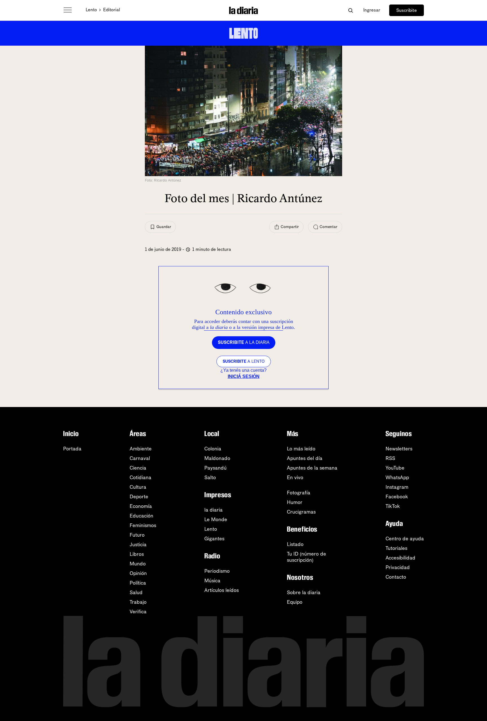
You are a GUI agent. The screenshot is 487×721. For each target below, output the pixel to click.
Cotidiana (140, 477)
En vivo (295, 477)
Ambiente (141, 449)
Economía (141, 506)
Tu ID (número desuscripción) (306, 557)
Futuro (137, 535)
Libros (137, 554)
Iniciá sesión (244, 376)
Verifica (138, 612)
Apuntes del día (304, 458)
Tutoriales (396, 548)
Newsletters (399, 449)
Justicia (138, 544)
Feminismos (143, 525)
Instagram (397, 487)
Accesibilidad (400, 558)
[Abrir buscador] (350, 10)
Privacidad (398, 567)
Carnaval (140, 458)
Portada (72, 449)
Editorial (111, 9)
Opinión (138, 573)
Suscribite (406, 10)
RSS (390, 458)
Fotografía (298, 493)
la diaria (213, 510)
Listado (295, 544)
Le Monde (215, 519)
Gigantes (214, 539)
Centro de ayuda (405, 539)
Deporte (139, 497)
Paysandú (215, 468)
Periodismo (217, 571)
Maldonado (217, 458)
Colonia (212, 449)
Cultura (138, 487)
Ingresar (371, 10)
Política (138, 583)
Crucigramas (301, 512)
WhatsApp (397, 477)
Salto (210, 477)
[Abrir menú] (67, 10)
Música (212, 581)
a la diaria (243, 342)
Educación (141, 516)
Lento (91, 9)
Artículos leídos (221, 590)
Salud (136, 592)
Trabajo (138, 602)
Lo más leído (301, 449)
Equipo (294, 602)
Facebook (397, 497)
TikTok (393, 506)
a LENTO (244, 361)
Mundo (138, 564)
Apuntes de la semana (312, 468)
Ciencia (138, 468)
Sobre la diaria (303, 592)
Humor (294, 502)
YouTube (395, 468)
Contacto (396, 577)
